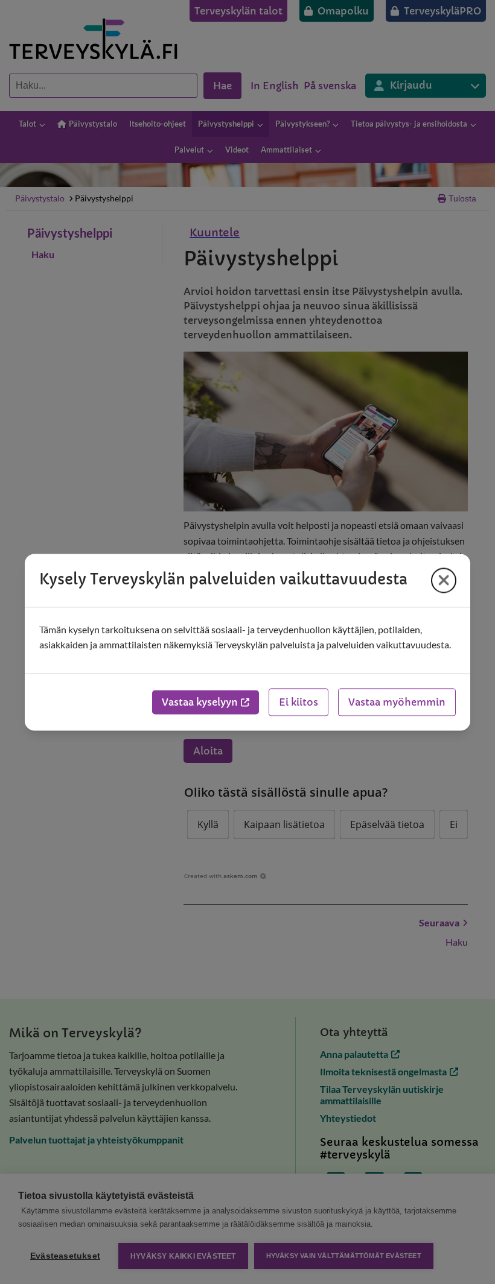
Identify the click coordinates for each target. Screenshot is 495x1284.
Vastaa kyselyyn (200, 702)
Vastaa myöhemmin (397, 702)
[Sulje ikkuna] (444, 580)
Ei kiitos (298, 702)
